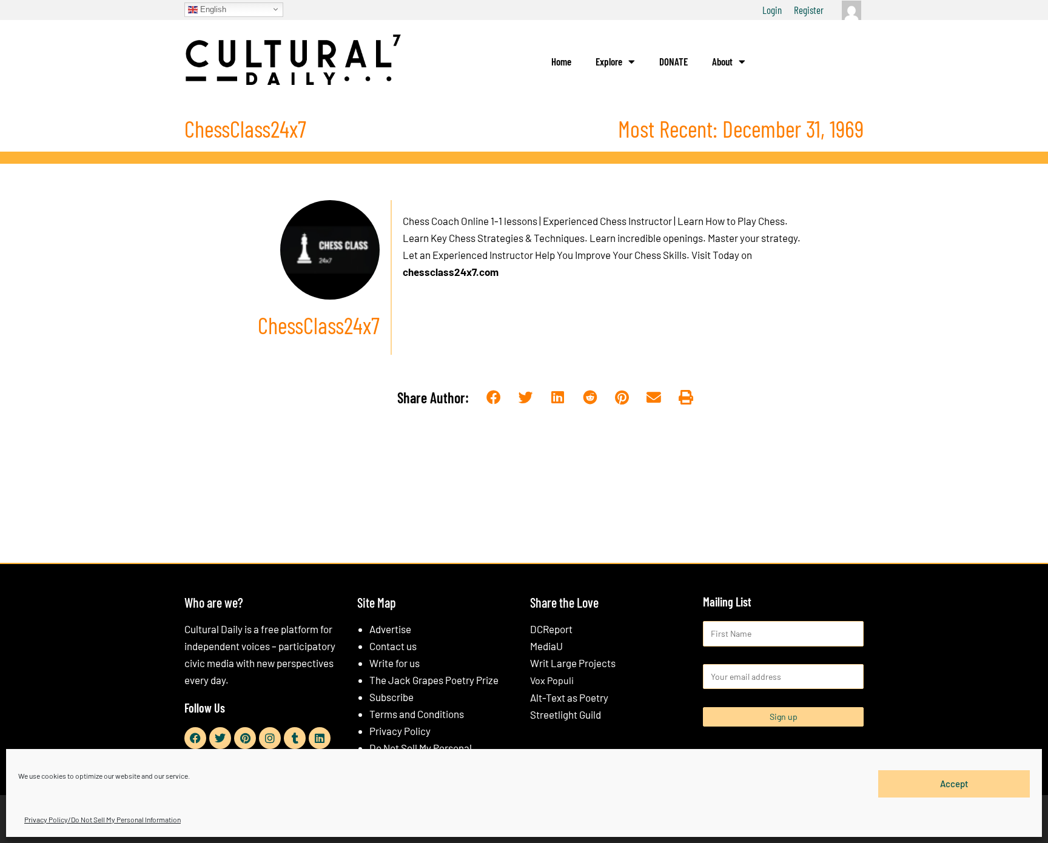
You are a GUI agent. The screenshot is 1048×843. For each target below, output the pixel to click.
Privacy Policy (400, 731)
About (722, 61)
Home (561, 61)
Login (772, 10)
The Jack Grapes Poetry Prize (434, 680)
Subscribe (391, 697)
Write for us (394, 663)
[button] (494, 398)
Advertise (390, 629)
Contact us (393, 646)
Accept (954, 783)
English (212, 8)
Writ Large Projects (573, 663)
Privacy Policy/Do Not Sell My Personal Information (102, 819)
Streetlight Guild (565, 714)
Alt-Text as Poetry (569, 697)
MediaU (546, 646)
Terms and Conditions (416, 714)
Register (809, 10)
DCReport (551, 629)
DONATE (673, 61)
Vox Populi (552, 680)
